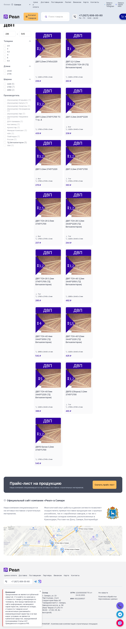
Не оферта (103, 593)
